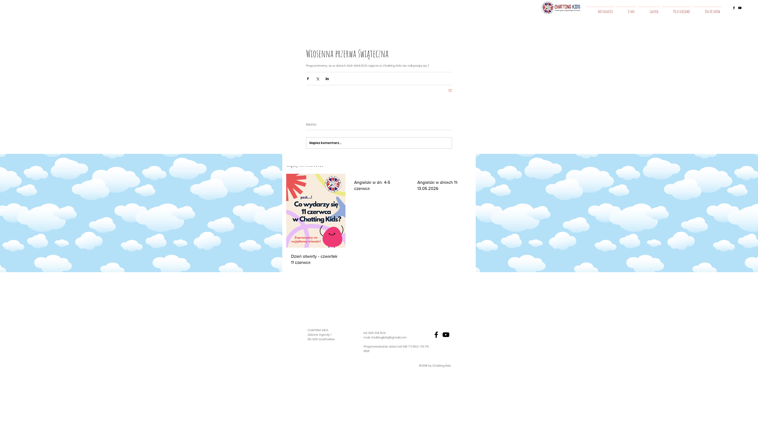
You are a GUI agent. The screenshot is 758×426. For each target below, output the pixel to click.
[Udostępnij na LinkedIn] (327, 78)
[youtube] (740, 8)
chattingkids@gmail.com (389, 337)
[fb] (436, 335)
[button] (626, 10)
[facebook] (734, 8)
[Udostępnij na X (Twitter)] (317, 78)
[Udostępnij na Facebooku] (308, 78)
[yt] (446, 335)
